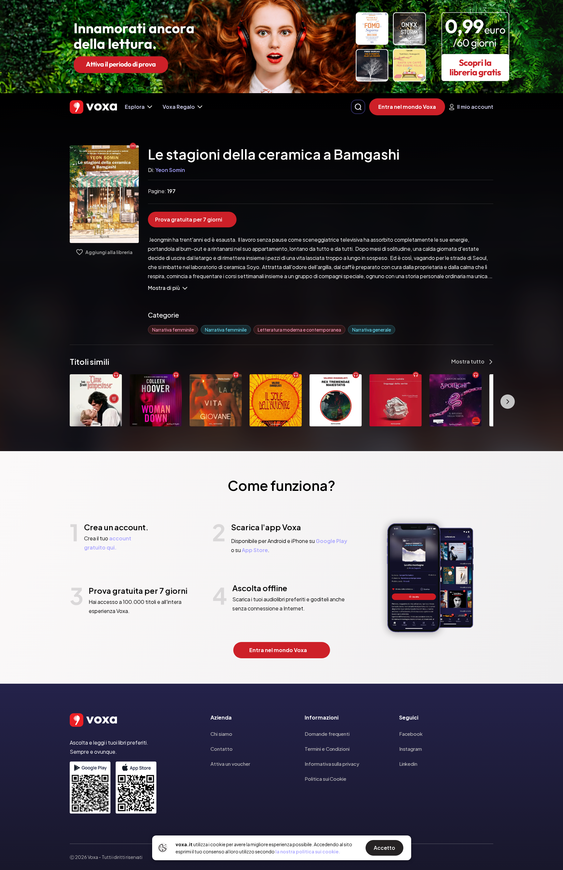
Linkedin (408, 764)
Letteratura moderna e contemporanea (299, 330)
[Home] (93, 107)
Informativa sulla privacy (332, 764)
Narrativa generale (371, 330)
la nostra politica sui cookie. (307, 851)
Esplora (135, 106)
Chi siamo (221, 734)
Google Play (331, 540)
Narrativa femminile (173, 330)
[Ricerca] (358, 107)
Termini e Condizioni (327, 749)
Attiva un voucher (230, 764)
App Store (255, 550)
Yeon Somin (170, 169)
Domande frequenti (327, 734)
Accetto (384, 847)
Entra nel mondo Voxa (407, 106)
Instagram (410, 749)
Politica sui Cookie (325, 779)
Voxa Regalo (179, 106)
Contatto (221, 749)
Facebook (411, 734)
